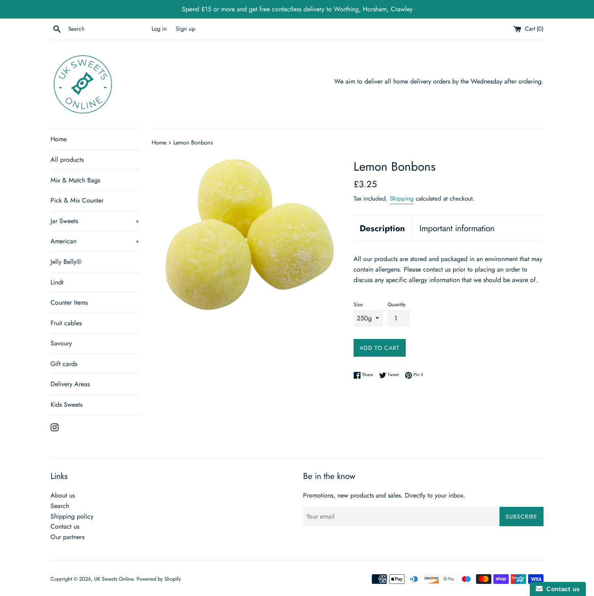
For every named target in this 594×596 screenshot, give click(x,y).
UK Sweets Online (113, 579)
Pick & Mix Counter (77, 200)
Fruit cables (66, 323)
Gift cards (64, 363)
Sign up (185, 29)
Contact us (65, 526)
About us (63, 495)
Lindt (57, 282)
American (95, 241)
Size (358, 304)
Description (382, 228)
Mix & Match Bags (75, 180)
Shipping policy (72, 516)
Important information (457, 228)
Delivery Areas (70, 384)
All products (67, 159)
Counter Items (69, 302)
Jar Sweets (95, 221)
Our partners (67, 537)
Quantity (397, 304)
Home (59, 139)
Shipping (402, 198)
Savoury (61, 343)
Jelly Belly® (66, 261)
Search (60, 505)
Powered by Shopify (159, 579)
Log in (159, 29)
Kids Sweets (66, 404)
